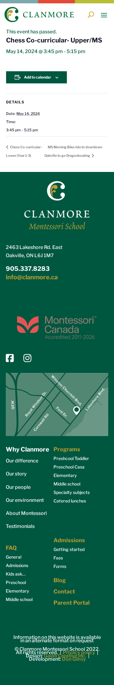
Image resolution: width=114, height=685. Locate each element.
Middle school (67, 483)
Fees (58, 557)
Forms (60, 566)
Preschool (16, 582)
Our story (16, 474)
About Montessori (26, 513)
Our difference (22, 461)
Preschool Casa (69, 466)
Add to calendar (37, 77)
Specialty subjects (72, 492)
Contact (64, 591)
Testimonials (20, 526)
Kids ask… (16, 573)
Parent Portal (72, 602)
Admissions (17, 565)
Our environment (25, 500)
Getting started (69, 549)
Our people (18, 487)
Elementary (65, 475)
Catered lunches (70, 500)
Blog (60, 580)
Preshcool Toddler (71, 458)
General (13, 556)
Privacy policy (79, 652)
